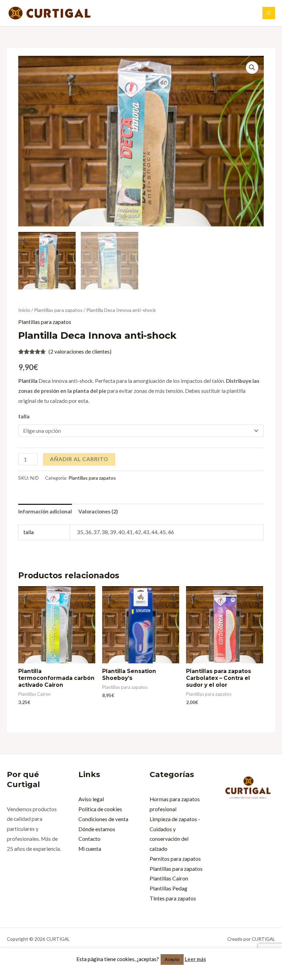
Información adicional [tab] (45, 511)
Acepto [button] (172, 959)
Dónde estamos (96, 829)
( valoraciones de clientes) (79, 351)
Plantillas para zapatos (58, 310)
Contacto (89, 839)
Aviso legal (91, 799)
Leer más (195, 959)
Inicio (24, 310)
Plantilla (27, 381)
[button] (252, 67)
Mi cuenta (89, 849)
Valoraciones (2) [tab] (98, 511)
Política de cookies (100, 809)
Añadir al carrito (79, 459)
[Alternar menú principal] (268, 13)
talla (24, 416)
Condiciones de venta (103, 819)
